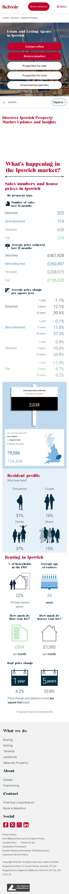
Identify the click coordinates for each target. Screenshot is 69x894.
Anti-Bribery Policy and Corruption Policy (23, 838)
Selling (8, 745)
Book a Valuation (14, 808)
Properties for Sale (34, 66)
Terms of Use (28, 842)
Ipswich (15, 17)
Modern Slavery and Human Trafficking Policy (25, 850)
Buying (8, 740)
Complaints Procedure (14, 846)
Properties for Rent (34, 75)
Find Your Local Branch (18, 802)
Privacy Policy (9, 834)
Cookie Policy (9, 842)
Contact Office (34, 46)
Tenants (9, 751)
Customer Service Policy (15, 854)
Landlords (10, 757)
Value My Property (15, 763)
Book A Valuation (34, 56)
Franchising (11, 785)
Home (5, 17)
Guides (8, 780)
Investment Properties (34, 85)
